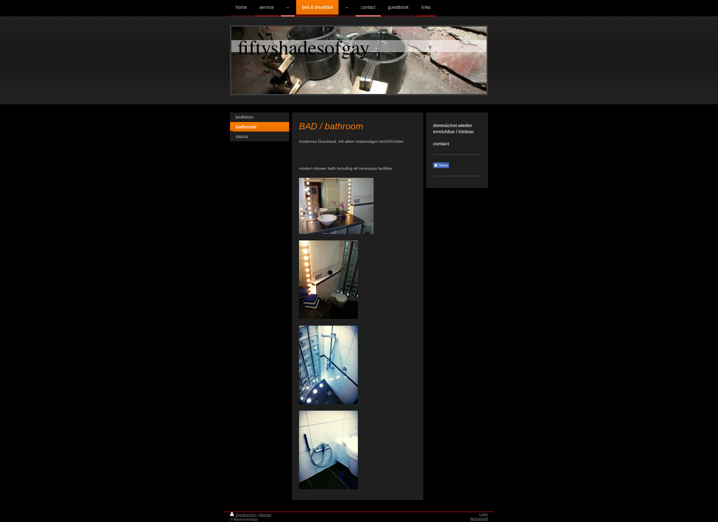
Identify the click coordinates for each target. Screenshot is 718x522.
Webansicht (479, 519)
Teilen (443, 165)
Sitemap (265, 515)
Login (483, 514)
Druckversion (246, 515)
